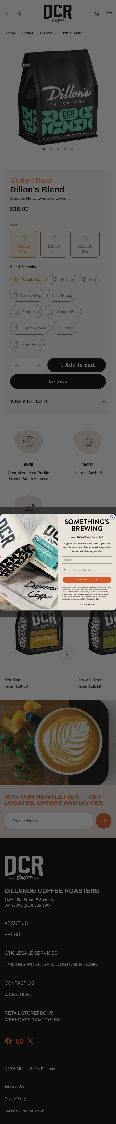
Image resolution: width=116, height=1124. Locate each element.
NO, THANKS (87, 604)
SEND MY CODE (86, 579)
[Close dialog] (112, 517)
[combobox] (67, 570)
